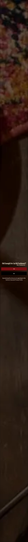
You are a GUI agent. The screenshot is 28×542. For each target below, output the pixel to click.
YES (14, 269)
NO (14, 273)
